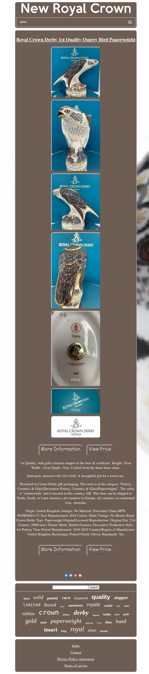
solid (38, 597)
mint (126, 605)
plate (92, 630)
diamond (81, 598)
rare (66, 598)
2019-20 (89, 623)
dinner (66, 614)
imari (50, 629)
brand (103, 631)
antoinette (75, 605)
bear (118, 606)
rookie (108, 605)
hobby (107, 614)
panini (52, 598)
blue (108, 622)
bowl (99, 622)
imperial (96, 615)
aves (117, 614)
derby (81, 612)
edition (28, 613)
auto (43, 622)
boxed (50, 604)
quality (101, 597)
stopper (121, 597)
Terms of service (75, 665)
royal (77, 629)
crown (49, 612)
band (121, 621)
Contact (75, 652)
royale (93, 604)
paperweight (66, 620)
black (27, 598)
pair (126, 614)
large (62, 606)
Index (76, 645)
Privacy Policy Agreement (75, 658)
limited (31, 605)
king (64, 631)
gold (30, 620)
